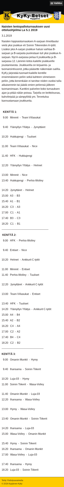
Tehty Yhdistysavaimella (12, 480)
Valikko (58, 3)
